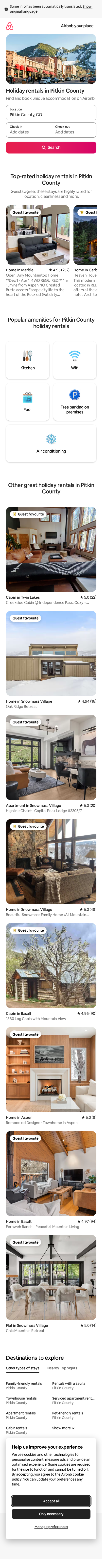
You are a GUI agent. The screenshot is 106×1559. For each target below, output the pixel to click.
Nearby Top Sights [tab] (62, 1368)
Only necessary (51, 1514)
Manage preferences (51, 1527)
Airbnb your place (77, 25)
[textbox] (28, 132)
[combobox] (51, 115)
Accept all (51, 1501)
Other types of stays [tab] (22, 1368)
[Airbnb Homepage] (9, 26)
